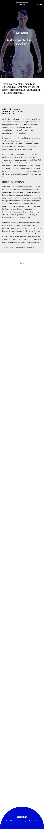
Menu (37, 5)
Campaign (30, 247)
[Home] (22, 4)
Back (22, 263)
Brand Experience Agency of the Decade (22, 821)
